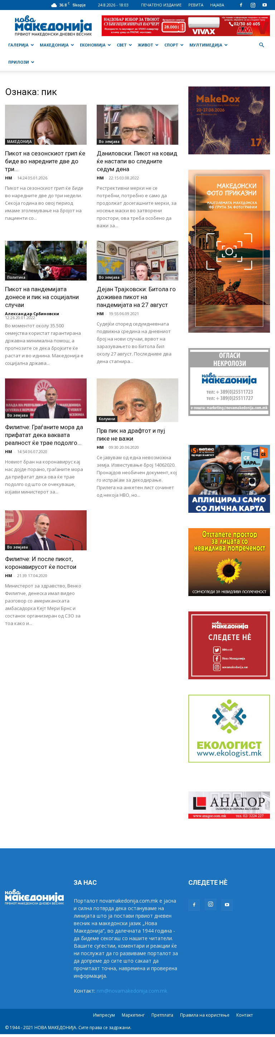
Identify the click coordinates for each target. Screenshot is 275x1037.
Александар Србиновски (32, 313)
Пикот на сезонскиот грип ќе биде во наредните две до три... (45, 161)
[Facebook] (241, 5)
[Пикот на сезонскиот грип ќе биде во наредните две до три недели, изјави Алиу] (46, 125)
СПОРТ (171, 45)
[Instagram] (252, 5)
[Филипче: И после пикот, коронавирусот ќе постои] (46, 530)
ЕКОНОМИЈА (93, 45)
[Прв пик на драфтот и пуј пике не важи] (137, 400)
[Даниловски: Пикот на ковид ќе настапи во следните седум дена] (137, 125)
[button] (261, 45)
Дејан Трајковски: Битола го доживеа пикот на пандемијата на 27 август (136, 297)
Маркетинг (133, 1015)
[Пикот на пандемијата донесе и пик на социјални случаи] (46, 261)
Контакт (244, 1015)
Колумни (107, 418)
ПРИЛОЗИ (18, 62)
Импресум (104, 1015)
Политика (16, 277)
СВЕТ (122, 45)
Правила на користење (205, 1015)
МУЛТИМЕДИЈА (205, 45)
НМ (8, 177)
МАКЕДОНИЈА (54, 45)
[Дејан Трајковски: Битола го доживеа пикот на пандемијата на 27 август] (137, 261)
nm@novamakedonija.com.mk (132, 990)
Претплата (162, 1015)
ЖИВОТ (145, 45)
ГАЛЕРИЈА (18, 45)
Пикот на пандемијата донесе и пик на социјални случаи (42, 297)
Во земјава (109, 141)
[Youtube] (264, 5)
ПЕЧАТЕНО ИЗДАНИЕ (161, 5)
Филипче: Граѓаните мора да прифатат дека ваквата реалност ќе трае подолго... (44, 434)
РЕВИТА (195, 5)
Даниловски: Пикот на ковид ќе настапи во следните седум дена (137, 161)
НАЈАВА (217, 5)
